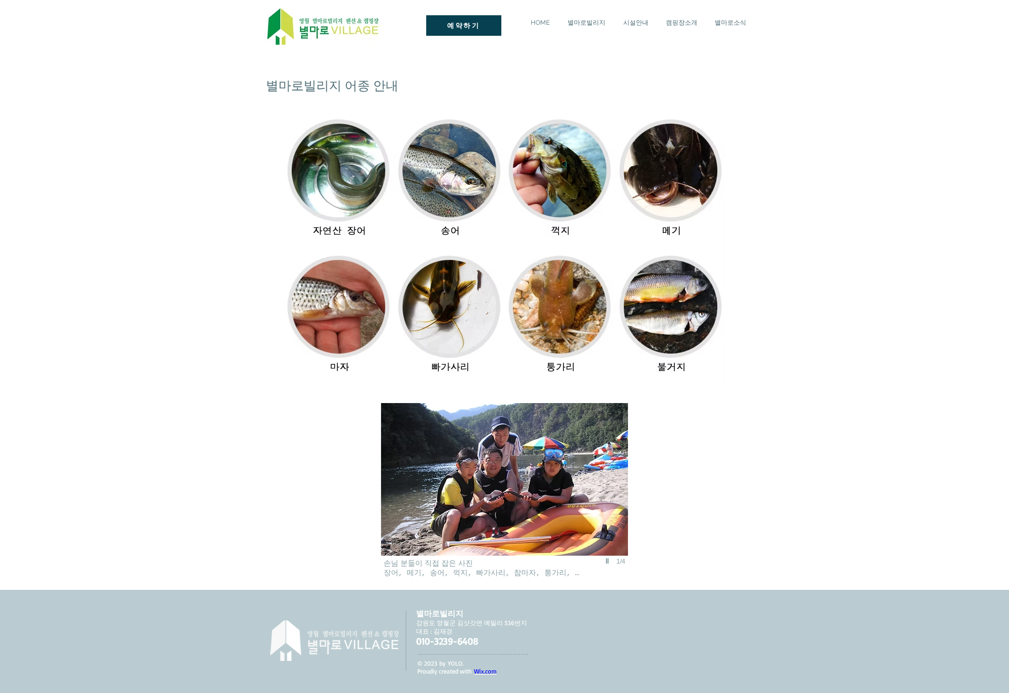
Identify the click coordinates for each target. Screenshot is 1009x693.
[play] (608, 561)
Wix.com (485, 671)
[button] (500, 495)
